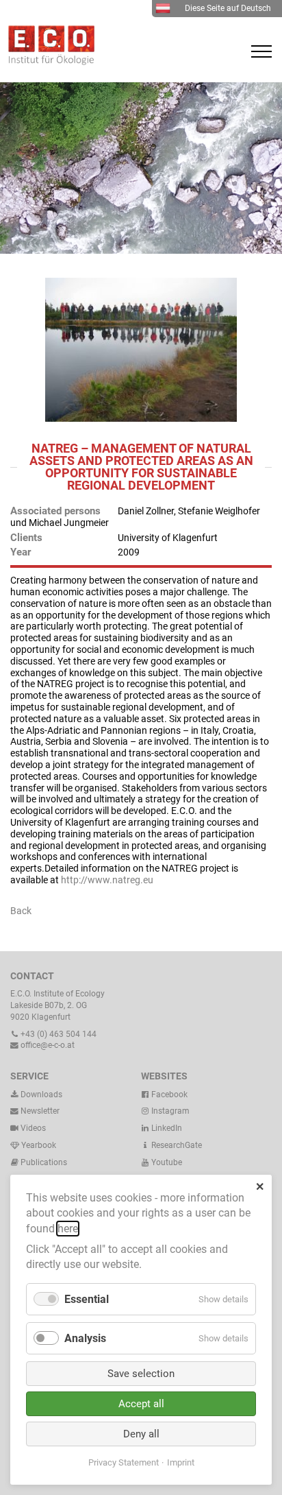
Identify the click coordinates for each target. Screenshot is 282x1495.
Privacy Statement (123, 1462)
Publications (44, 1162)
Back (20, 910)
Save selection (141, 1373)
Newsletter (39, 1111)
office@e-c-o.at (46, 1045)
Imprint (180, 1462)
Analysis (85, 1338)
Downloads (40, 1094)
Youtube (165, 1162)
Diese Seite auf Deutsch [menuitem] (228, 8)
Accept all (141, 1404)
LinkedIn (165, 1128)
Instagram (169, 1111)
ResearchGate (175, 1145)
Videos (33, 1128)
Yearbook (37, 1145)
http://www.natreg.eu (107, 879)
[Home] (48, 61)
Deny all (141, 1434)
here (67, 1228)
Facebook (168, 1094)
